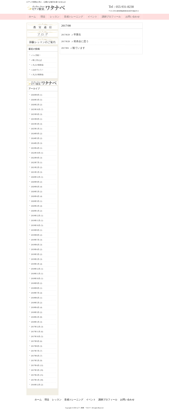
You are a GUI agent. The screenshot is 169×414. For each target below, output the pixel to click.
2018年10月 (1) (37, 278)
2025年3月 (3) (36, 124)
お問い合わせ (127, 399)
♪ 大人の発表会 (37, 65)
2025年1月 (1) (36, 129)
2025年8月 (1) (36, 119)
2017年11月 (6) (37, 332)
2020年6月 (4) (36, 187)
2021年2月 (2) (36, 167)
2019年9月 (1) (36, 230)
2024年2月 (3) (36, 143)
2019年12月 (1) (37, 216)
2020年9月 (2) (36, 182)
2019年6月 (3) (36, 245)
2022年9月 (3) (36, 158)
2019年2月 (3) (36, 259)
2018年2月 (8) (36, 317)
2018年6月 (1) (36, 298)
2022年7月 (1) (36, 162)
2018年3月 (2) (36, 312)
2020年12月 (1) (37, 177)
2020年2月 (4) (36, 206)
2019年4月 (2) (36, 249)
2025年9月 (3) (36, 114)
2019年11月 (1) (37, 220)
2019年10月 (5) (37, 225)
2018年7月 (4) (36, 293)
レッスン (57, 399)
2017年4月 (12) (37, 365)
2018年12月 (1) (37, 269)
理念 (46, 399)
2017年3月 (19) (37, 370)
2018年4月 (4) (36, 307)
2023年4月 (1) (36, 148)
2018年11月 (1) (37, 274)
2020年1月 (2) (36, 211)
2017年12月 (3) (37, 327)
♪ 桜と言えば (36, 60)
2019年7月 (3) (36, 240)
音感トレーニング (73, 399)
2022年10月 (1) (37, 153)
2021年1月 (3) (36, 172)
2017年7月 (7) (36, 351)
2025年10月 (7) (37, 109)
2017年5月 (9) (36, 360)
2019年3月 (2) (36, 254)
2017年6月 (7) (36, 356)
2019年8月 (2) (36, 235)
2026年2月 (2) (36, 105)
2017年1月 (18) (37, 380)
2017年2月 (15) (37, 375)
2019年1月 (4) (36, 264)
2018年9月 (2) (36, 283)
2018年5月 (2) (36, 303)
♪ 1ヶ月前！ (36, 55)
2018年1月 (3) (36, 322)
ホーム (38, 399)
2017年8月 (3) (36, 346)
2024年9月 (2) (36, 133)
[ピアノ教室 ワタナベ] (47, 9)
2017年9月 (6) (36, 341)
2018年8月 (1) (36, 288)
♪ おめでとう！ (37, 70)
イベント (91, 399)
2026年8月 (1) (36, 95)
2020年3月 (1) (36, 201)
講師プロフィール (107, 399)
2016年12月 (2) (37, 385)
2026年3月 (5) (36, 100)
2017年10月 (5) (37, 336)
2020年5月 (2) (36, 191)
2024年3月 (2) (36, 138)
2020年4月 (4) (36, 196)
